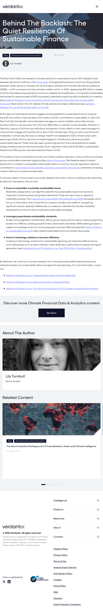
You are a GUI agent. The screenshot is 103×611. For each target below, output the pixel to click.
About (57, 527)
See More (51, 313)
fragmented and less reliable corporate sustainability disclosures (47, 167)
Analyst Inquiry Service (65, 567)
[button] (43, 484)
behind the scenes (55, 160)
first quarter (42, 82)
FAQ (56, 592)
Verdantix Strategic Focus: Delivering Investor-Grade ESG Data (37, 282)
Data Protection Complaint (67, 604)
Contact (58, 536)
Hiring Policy (60, 586)
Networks (59, 518)
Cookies (58, 579)
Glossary (58, 598)
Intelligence (60, 500)
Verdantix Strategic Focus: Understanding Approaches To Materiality (41, 275)
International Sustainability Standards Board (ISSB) (57, 199)
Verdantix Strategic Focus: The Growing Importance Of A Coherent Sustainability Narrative (52, 288)
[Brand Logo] (13, 7)
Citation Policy (61, 549)
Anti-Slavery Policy (63, 573)
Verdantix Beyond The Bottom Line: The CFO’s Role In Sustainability (56, 248)
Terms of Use (60, 561)
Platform (59, 509)
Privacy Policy (60, 555)
